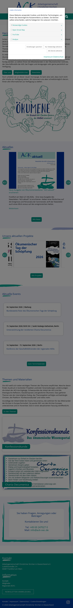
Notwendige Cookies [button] (19, 25)
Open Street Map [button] (18, 30)
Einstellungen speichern (34, 47)
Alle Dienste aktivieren (55, 51)
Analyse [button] (15, 39)
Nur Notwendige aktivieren (53, 47)
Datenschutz (58, 57)
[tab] (36, 25)
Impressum (48, 57)
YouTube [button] (15, 35)
